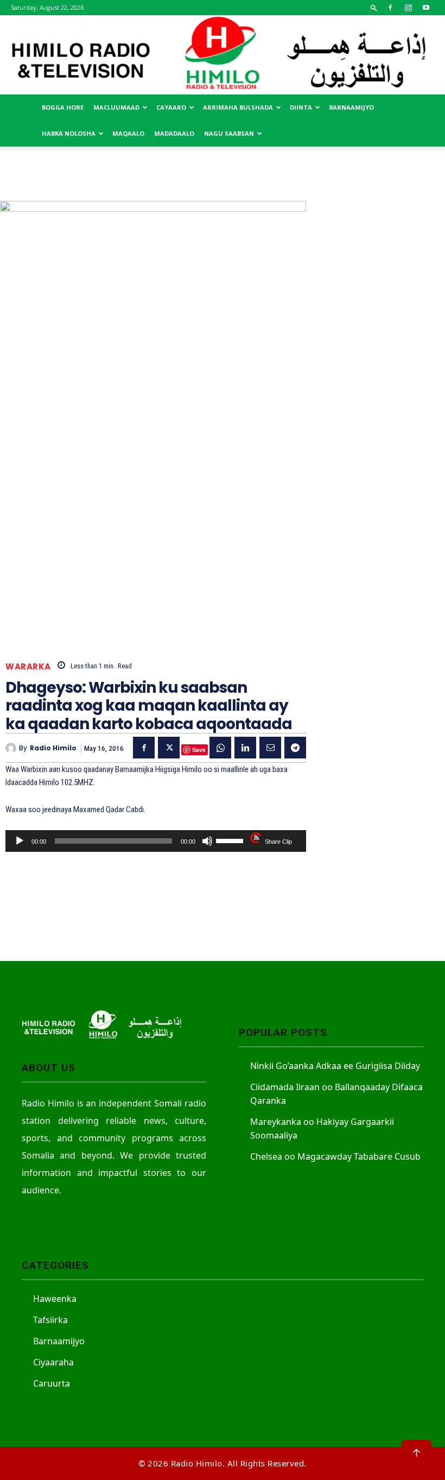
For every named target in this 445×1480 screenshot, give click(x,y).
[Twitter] (169, 747)
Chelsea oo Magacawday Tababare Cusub (335, 1156)
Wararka (28, 666)
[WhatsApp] (220, 747)
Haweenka (55, 1299)
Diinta (301, 107)
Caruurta (51, 1383)
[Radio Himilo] (222, 54)
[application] (155, 841)
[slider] (231, 840)
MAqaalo (128, 133)
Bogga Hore (63, 107)
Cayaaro (171, 107)
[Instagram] (408, 7)
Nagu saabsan (229, 133)
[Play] (19, 841)
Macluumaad (116, 107)
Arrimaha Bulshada (238, 107)
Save (199, 749)
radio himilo (53, 748)
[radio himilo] (12, 748)
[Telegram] (295, 747)
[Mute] (207, 841)
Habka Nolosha (69, 133)
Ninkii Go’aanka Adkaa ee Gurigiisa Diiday (335, 1066)
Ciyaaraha (53, 1362)
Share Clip (278, 841)
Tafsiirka (50, 1320)
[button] (374, 7)
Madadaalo (174, 133)
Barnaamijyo (351, 107)
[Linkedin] (245, 747)
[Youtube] (426, 7)
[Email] (270, 747)
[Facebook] (390, 7)
